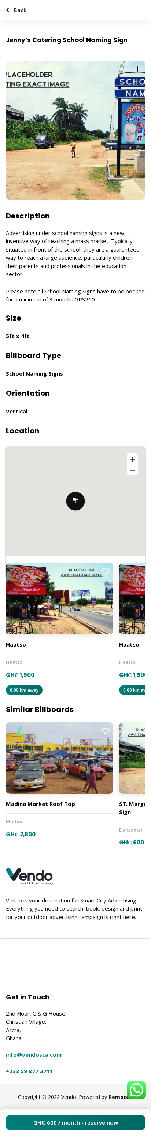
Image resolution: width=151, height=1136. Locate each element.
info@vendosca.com (34, 1054)
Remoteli (120, 1096)
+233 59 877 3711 (29, 1071)
